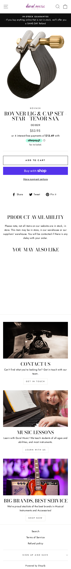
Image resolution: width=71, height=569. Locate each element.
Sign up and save (35, 555)
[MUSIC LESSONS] (35, 408)
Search (35, 531)
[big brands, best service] (35, 477)
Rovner (35, 108)
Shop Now (35, 518)
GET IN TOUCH (35, 381)
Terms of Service (35, 537)
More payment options (35, 179)
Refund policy (35, 543)
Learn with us (35, 449)
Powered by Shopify (35, 565)
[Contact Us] (35, 340)
